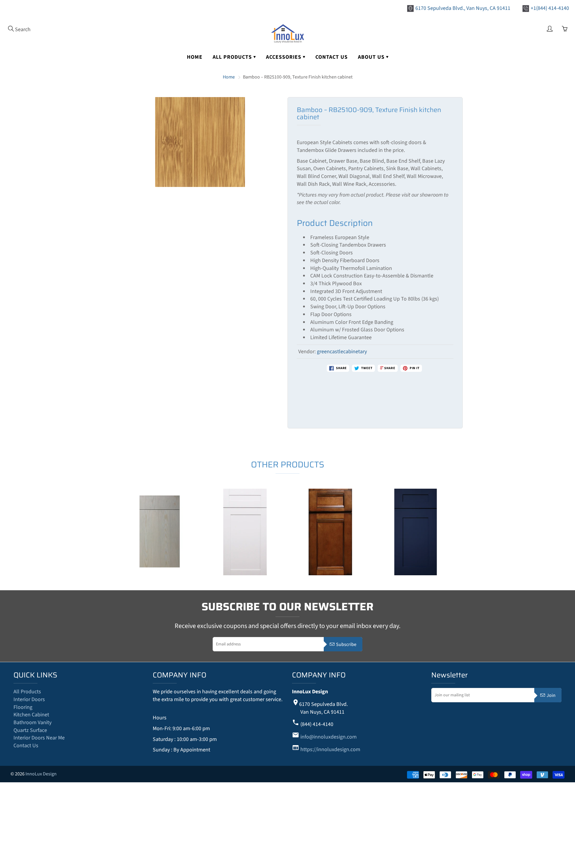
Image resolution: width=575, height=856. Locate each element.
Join (551, 695)
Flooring (22, 707)
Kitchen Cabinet (31, 714)
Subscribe (346, 644)
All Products (233, 57)
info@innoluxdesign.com (328, 737)
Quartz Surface (30, 730)
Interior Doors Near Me (39, 738)
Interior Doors (29, 699)
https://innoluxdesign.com (330, 749)
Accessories (284, 57)
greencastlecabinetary (342, 351)
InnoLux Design (41, 774)
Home (194, 57)
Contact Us (331, 57)
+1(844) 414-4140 (550, 8)
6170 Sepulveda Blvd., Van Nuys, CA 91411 (462, 8)
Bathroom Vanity (32, 722)
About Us (372, 57)
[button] (116, 537)
